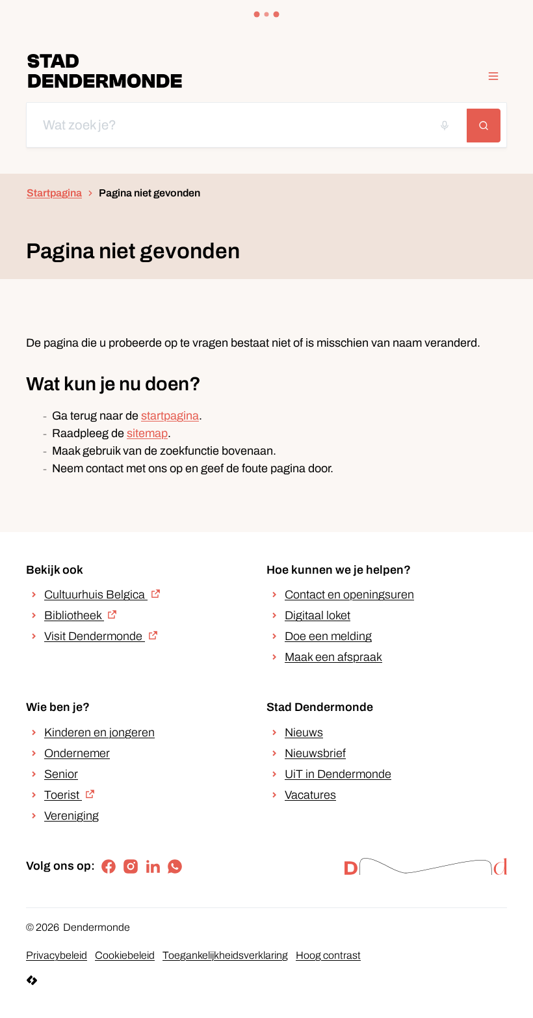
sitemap (147, 433)
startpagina (170, 415)
